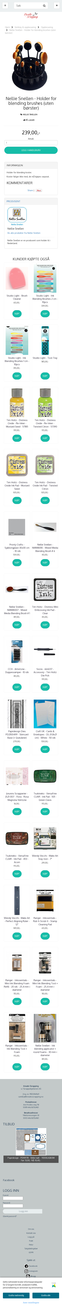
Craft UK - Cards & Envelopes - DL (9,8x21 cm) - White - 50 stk (45, 734)
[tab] (31, 165)
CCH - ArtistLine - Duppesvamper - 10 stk (17, 671)
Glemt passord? (10, 1216)
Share (30, 190)
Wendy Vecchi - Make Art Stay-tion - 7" (45, 857)
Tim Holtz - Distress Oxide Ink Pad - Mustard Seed (17, 485)
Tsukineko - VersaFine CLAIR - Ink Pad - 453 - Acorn (17, 859)
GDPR (31, 1252)
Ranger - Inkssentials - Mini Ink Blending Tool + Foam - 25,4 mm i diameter (45, 985)
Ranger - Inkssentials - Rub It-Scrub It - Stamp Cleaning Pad (45, 921)
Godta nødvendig (16, 1295)
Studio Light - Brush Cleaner (17, 297)
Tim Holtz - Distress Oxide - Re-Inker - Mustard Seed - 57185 (17, 423)
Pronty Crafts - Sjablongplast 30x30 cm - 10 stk (17, 547)
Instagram (33, 1271)
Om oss (31, 1229)
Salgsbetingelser (31, 1248)
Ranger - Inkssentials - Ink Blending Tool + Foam (17, 1048)
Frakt (31, 1241)
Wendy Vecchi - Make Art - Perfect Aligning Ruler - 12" (17, 921)
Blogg (33, 1276)
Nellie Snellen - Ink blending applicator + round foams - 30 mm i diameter (45, 1050)
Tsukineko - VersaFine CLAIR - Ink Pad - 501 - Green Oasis (45, 796)
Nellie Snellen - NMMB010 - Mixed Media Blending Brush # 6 (45, 547)
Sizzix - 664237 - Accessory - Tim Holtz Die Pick (45, 672)
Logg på (31, 1237)
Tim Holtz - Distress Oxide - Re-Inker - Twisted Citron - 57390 (45, 423)
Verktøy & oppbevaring (25, 27)
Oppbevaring (47, 27)
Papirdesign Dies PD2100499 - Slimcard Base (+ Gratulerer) (17, 734)
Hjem (7, 27)
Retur (31, 1245)
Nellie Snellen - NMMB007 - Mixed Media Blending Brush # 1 (17, 610)
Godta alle (45, 1295)
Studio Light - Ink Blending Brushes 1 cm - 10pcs (17, 361)
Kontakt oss (31, 1233)
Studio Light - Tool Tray (45, 357)
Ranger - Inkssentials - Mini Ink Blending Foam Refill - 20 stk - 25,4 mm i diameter (17, 985)
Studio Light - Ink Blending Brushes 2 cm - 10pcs (45, 299)
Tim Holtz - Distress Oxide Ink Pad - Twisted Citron (45, 485)
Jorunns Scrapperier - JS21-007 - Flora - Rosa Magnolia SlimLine (17, 796)
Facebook (33, 1266)
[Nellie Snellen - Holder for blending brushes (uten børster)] (31, 66)
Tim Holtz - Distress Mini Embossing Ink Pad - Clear (45, 610)
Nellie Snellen (30, 114)
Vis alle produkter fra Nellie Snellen (23, 233)
